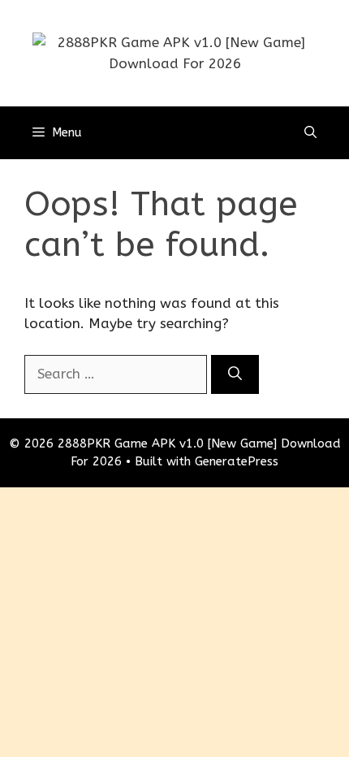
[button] (310, 132)
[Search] (235, 374)
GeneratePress (236, 461)
